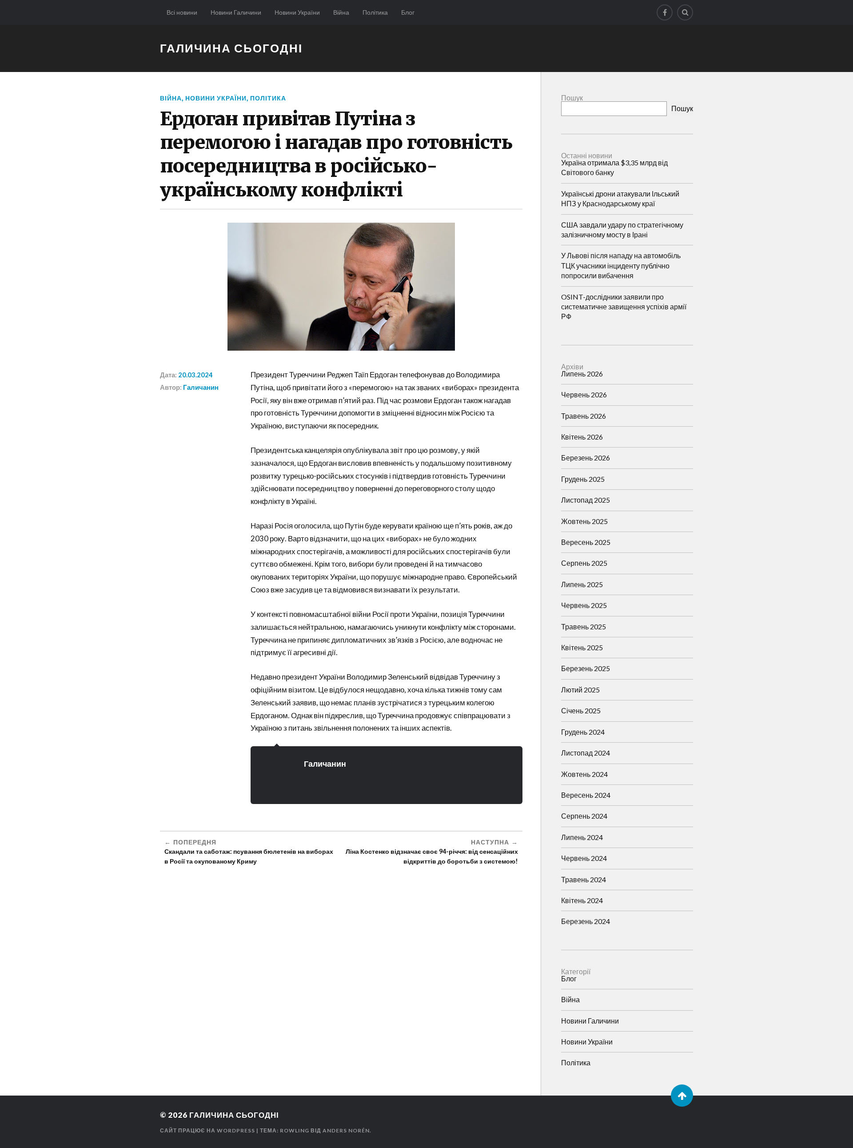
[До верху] (682, 1095)
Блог (408, 12)
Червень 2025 (584, 605)
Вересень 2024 (585, 795)
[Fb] (665, 12)
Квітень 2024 (582, 900)
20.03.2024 (195, 375)
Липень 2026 (582, 373)
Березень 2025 (585, 668)
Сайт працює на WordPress (207, 1130)
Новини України (297, 12)
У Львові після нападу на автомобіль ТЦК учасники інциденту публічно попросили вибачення (621, 265)
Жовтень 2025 (584, 521)
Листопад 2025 (585, 500)
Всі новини (182, 12)
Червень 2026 (584, 394)
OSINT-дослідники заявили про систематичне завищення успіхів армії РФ (623, 306)
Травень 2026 (583, 416)
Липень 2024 (582, 837)
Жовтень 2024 (584, 774)
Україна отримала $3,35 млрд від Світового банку (614, 167)
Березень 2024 (585, 921)
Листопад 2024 (585, 752)
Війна (341, 12)
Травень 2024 (583, 879)
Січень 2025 (581, 710)
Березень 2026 (585, 457)
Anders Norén (346, 1130)
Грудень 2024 (583, 732)
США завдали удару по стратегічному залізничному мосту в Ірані (622, 229)
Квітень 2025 (582, 647)
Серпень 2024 (584, 816)
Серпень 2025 (584, 563)
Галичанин (201, 387)
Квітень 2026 (582, 436)
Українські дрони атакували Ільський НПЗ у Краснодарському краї (620, 198)
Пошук (572, 97)
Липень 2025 (582, 584)
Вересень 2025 (585, 542)
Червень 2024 (584, 858)
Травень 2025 (583, 626)
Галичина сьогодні (231, 48)
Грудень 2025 (583, 479)
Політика (375, 12)
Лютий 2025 (580, 689)
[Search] (685, 12)
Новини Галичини (236, 12)
